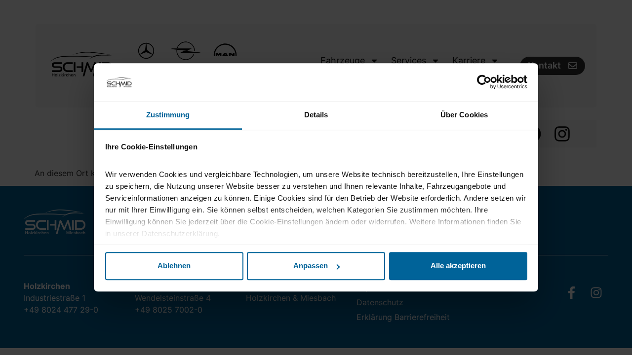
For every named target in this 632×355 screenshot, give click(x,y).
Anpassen (310, 266)
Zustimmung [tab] (168, 114)
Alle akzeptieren (458, 266)
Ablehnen (174, 266)
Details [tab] (316, 114)
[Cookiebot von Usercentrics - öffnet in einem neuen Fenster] (484, 82)
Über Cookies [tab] (464, 114)
